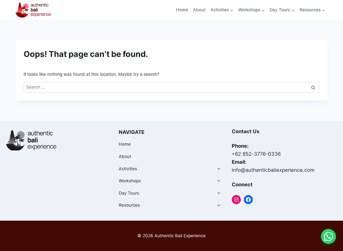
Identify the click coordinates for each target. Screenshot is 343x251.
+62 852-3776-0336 (256, 154)
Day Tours (129, 193)
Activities (128, 168)
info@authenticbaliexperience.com (273, 170)
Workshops (130, 180)
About (199, 9)
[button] (328, 236)
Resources (129, 205)
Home (182, 9)
